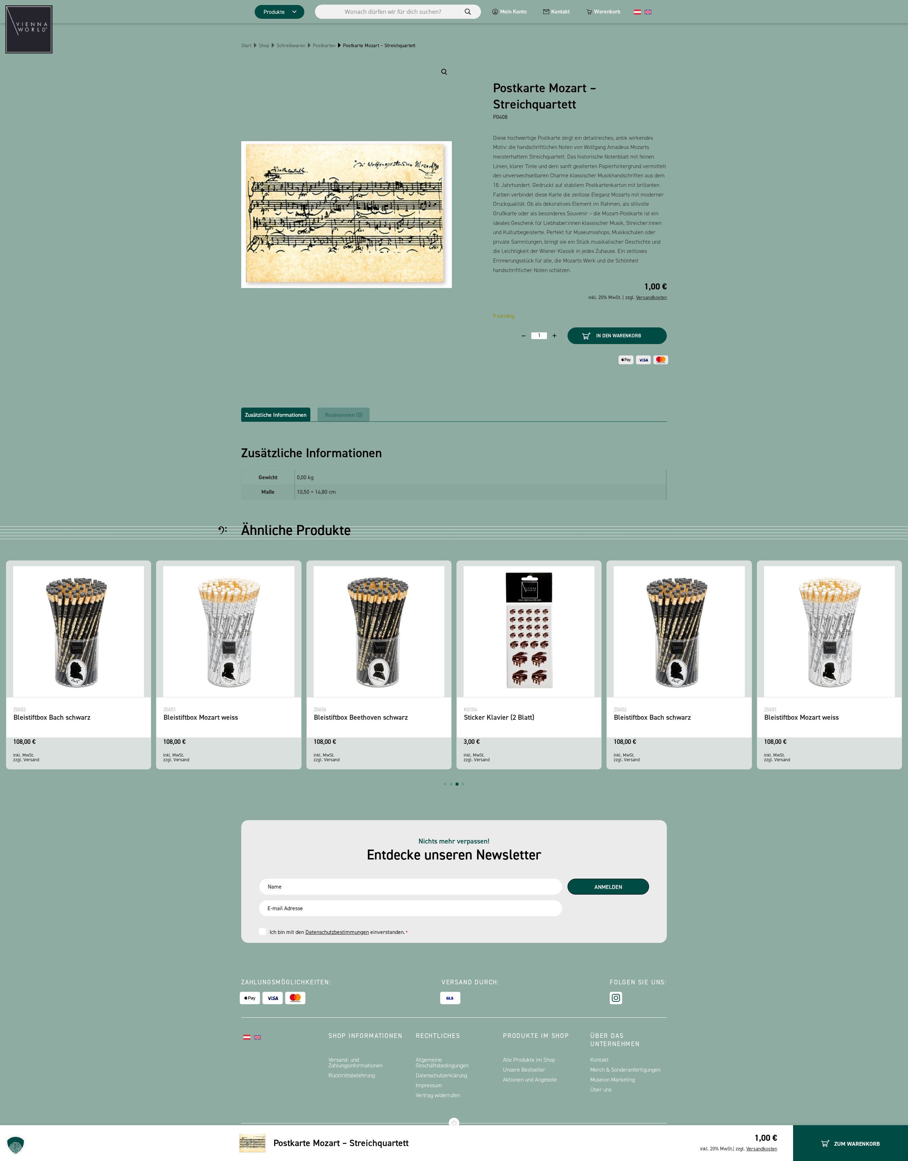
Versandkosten (761, 1148)
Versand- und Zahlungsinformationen (355, 1062)
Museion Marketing (612, 1079)
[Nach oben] (454, 1123)
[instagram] (616, 998)
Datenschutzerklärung (441, 1075)
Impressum (429, 1085)
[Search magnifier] (468, 12)
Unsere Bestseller (524, 1069)
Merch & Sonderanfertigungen (625, 1069)
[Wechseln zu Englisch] (648, 11)
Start (246, 45)
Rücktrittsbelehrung (351, 1075)
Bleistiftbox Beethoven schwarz (361, 717)
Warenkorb (607, 11)
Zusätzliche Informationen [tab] (275, 415)
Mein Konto (513, 11)
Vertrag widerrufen (438, 1095)
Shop (264, 45)
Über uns (600, 1089)
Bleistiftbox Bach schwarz (51, 717)
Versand (31, 760)
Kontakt (560, 11)
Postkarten (324, 45)
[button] (445, 784)
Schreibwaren (291, 45)
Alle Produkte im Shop (529, 1059)
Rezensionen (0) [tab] (343, 415)
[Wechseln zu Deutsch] (637, 11)
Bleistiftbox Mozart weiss (201, 717)
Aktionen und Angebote (530, 1079)
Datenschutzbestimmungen (337, 932)
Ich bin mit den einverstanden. (339, 932)
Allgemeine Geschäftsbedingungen (442, 1062)
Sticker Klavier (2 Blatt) (499, 717)
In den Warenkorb (618, 335)
